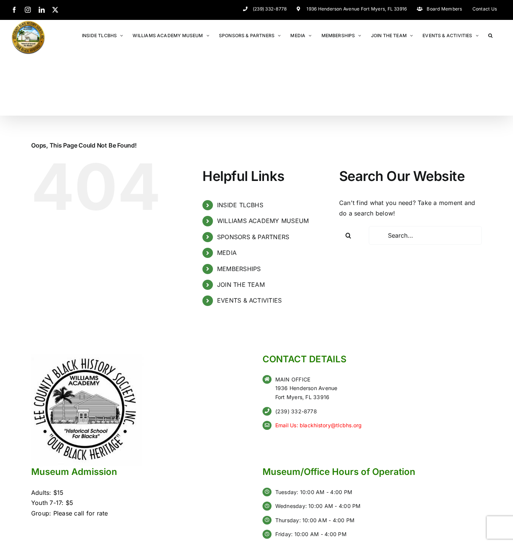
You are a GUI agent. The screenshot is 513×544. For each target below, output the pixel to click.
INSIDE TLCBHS (240, 205)
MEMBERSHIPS (239, 269)
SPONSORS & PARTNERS (253, 237)
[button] (490, 35)
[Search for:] (425, 235)
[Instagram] (28, 10)
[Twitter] (55, 10)
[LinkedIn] (42, 10)
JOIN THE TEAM (241, 284)
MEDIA (227, 252)
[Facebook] (14, 10)
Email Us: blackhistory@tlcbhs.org (318, 425)
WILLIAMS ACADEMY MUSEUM (263, 221)
